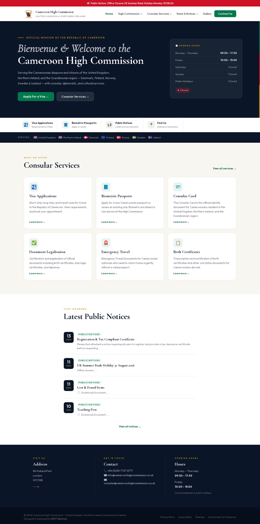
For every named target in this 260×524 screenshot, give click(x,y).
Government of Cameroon (222, 517)
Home (109, 13)
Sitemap (199, 517)
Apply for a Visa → (36, 96)
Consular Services (158, 13)
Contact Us (225, 13)
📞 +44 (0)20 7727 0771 (118, 470)
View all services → (224, 168)
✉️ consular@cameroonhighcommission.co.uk (129, 481)
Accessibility (185, 517)
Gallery (207, 13)
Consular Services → (75, 96)
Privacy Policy (167, 517)
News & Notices (186, 13)
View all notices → (130, 426)
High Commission (129, 13)
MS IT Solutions (59, 518)
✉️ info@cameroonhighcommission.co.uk (128, 475)
